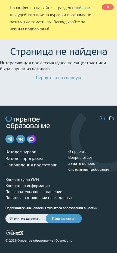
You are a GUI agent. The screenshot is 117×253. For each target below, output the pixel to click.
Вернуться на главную (58, 77)
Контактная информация (27, 186)
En (111, 118)
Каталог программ (24, 158)
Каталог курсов (20, 151)
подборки (81, 7)
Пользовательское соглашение (33, 191)
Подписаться (64, 218)
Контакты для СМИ (22, 180)
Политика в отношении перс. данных (38, 197)
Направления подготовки (31, 164)
